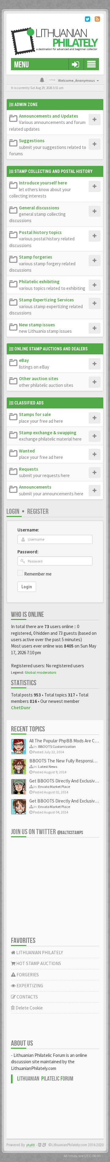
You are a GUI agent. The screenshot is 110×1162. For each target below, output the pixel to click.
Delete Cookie (29, 1008)
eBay (24, 360)
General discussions (39, 208)
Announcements (35, 487)
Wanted (27, 451)
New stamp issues (37, 325)
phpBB (30, 1145)
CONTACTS (27, 997)
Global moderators (40, 672)
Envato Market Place (54, 786)
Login (12, 511)
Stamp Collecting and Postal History (53, 171)
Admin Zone (26, 104)
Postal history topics (40, 232)
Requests (28, 469)
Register (38, 511)
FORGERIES (27, 975)
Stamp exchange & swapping (47, 432)
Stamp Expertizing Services (46, 300)
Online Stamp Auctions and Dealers (51, 348)
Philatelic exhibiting (39, 281)
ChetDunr (21, 707)
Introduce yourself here (43, 183)
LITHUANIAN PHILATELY (39, 952)
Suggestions (32, 140)
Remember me (38, 574)
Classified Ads (29, 403)
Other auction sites (38, 378)
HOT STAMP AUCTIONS (38, 963)
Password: (27, 552)
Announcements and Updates (48, 116)
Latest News (47, 766)
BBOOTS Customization (57, 746)
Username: (28, 530)
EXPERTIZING (29, 985)
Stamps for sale (35, 414)
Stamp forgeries (35, 257)
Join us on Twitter (47, 831)
